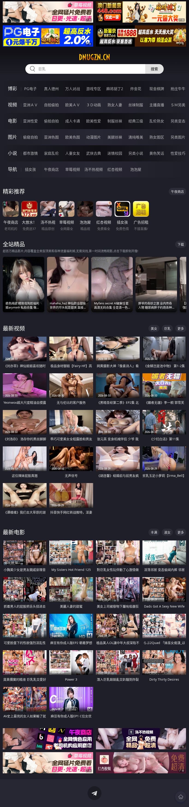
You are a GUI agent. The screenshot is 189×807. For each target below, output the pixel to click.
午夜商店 (51, 169)
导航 (12, 169)
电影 (12, 121)
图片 (12, 137)
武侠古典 (93, 153)
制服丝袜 (114, 121)
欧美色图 (72, 137)
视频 (12, 105)
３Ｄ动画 (93, 104)
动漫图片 (93, 137)
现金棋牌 (156, 88)
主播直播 (156, 104)
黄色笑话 (156, 153)
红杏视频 (114, 169)
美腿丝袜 (114, 137)
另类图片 (178, 137)
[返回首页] (180, 796)
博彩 (12, 89)
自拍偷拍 (51, 104)
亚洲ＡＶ (30, 104)
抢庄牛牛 (178, 88)
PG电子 (30, 88)
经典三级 (135, 121)
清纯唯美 (135, 137)
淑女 (167, 532)
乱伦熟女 (156, 121)
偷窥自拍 (30, 137)
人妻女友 (72, 153)
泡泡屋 (135, 169)
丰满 (154, 532)
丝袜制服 (135, 104)
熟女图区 (156, 137)
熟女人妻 (114, 104)
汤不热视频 (93, 169)
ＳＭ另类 (178, 104)
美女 (154, 328)
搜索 (154, 68)
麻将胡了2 (114, 88)
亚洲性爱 (30, 121)
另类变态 (178, 121)
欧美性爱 (93, 121)
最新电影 (14, 532)
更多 (180, 328)
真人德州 (51, 88)
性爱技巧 (178, 153)
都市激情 (30, 153)
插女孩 (30, 169)
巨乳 (167, 328)
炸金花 (135, 88)
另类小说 (135, 153)
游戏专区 (93, 88)
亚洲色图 (51, 137)
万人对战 (72, 88)
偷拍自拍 (51, 121)
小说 (12, 153)
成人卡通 (72, 121)
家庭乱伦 (51, 153)
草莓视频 (72, 169)
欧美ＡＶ (72, 104)
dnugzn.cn (94, 57)
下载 (180, 244)
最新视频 (14, 328)
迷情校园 (114, 153)
